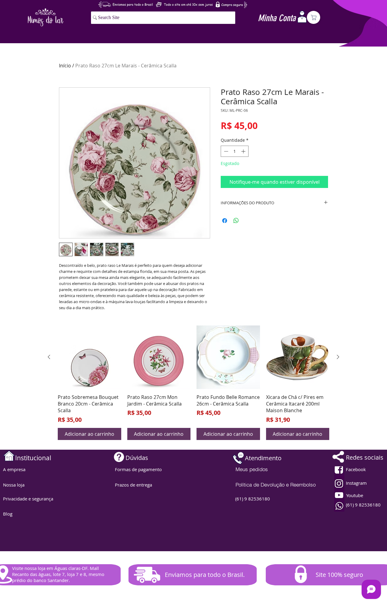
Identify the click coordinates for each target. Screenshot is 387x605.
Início (65, 65)
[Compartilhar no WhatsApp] (236, 220)
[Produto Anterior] (49, 357)
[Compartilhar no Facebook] (224, 220)
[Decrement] (225, 151)
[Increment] (244, 151)
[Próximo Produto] (338, 357)
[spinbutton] (234, 151)
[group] (193, 382)
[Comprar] (313, 17)
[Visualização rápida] (89, 357)
